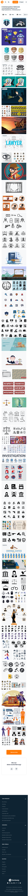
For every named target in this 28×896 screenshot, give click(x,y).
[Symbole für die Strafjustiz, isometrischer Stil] (20, 597)
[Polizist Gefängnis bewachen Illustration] (14, 698)
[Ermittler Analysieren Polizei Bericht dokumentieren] (14, 81)
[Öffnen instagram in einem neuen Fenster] (9, 883)
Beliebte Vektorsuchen (7, 835)
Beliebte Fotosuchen (6, 837)
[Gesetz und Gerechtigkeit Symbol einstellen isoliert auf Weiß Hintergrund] (14, 510)
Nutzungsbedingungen (9, 891)
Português (4, 866)
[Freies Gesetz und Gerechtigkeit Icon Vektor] (14, 416)
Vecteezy (4, 804)
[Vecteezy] (2, 2)
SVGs (5, 14)
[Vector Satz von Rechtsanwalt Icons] (14, 143)
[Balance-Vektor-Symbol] (7, 431)
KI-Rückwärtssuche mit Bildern (9, 815)
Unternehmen (5, 808)
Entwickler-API (5, 813)
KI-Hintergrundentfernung (8, 818)
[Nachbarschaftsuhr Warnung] (14, 171)
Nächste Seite (14, 752)
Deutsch (4, 869)
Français (4, 871)
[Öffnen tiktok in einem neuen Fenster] (16, 883)
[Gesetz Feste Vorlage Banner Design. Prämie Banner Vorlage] (14, 564)
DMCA (3, 830)
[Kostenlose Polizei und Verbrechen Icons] (19, 431)
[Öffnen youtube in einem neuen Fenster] (20, 883)
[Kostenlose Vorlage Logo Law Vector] (14, 239)
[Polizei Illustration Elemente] (14, 36)
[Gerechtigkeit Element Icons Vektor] (19, 314)
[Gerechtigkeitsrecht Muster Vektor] (19, 374)
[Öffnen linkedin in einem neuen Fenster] (11, 883)
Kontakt (3, 849)
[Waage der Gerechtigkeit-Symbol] (7, 402)
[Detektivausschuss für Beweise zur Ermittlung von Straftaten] (18, 440)
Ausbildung (4, 811)
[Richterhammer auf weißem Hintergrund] (7, 654)
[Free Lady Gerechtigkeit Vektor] (19, 525)
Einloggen (21, 2)
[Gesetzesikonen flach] (7, 525)
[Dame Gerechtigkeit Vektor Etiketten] (14, 472)
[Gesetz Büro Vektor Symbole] (19, 157)
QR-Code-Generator (6, 820)
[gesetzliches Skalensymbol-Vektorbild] (7, 286)
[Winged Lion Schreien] (14, 125)
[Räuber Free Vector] (14, 96)
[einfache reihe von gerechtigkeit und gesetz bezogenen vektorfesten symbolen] (14, 490)
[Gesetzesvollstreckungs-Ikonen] (14, 299)
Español (4, 864)
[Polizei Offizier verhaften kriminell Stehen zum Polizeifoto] (6, 731)
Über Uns (4, 852)
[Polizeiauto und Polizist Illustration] (19, 23)
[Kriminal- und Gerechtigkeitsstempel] (14, 388)
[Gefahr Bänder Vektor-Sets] (18, 111)
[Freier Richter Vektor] (14, 360)
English (3, 862)
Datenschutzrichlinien (19, 891)
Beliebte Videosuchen (7, 839)
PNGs (13, 14)
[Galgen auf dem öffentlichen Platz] (14, 273)
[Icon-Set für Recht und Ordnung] (6, 111)
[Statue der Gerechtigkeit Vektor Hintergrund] (19, 402)
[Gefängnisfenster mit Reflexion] (7, 374)
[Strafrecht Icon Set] (6, 440)
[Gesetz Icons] (19, 286)
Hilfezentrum (5, 847)
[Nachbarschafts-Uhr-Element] (14, 203)
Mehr (3, 873)
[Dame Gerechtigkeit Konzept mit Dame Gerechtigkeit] (14, 614)
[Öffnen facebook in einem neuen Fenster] (7, 883)
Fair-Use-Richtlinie (14, 892)
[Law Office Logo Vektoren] (14, 54)
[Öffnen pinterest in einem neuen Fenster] (14, 883)
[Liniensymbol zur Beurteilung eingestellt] (8, 70)
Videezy (3, 806)
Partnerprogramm (6, 832)
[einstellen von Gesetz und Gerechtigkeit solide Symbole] (6, 741)
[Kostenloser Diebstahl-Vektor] (14, 221)
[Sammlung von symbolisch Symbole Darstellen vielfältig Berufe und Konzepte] (18, 644)
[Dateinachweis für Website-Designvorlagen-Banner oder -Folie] (14, 344)
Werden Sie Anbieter (6, 854)
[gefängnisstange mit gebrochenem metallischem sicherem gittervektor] (14, 187)
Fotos (20, 14)
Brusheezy (4, 801)
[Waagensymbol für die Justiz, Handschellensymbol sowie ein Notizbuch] (14, 670)
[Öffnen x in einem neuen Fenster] (18, 883)
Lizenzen (4, 828)
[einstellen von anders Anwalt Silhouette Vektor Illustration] (14, 581)
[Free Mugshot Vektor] (18, 731)
